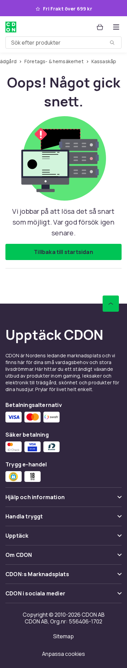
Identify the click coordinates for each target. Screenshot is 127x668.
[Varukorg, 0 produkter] (100, 27)
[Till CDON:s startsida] (10, 27)
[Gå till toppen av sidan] (111, 304)
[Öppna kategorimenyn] (116, 27)
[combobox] (63, 42)
